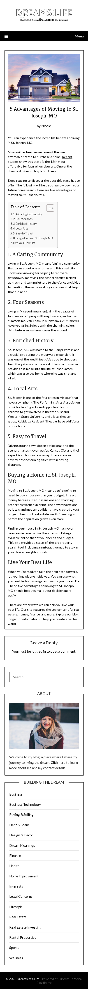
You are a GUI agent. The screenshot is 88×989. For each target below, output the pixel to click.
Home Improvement (24, 876)
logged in (39, 651)
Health (14, 866)
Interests (16, 886)
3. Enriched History (25, 223)
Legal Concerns (20, 896)
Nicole (46, 126)
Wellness (16, 958)
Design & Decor (21, 835)
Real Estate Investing (25, 927)
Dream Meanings (22, 845)
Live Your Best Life (24, 243)
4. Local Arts (20, 228)
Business (16, 794)
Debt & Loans (19, 825)
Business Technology (25, 804)
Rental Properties (22, 937)
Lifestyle (16, 907)
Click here (58, 762)
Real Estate (18, 917)
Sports (14, 947)
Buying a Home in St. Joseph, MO (33, 238)
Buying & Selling (21, 814)
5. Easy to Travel (23, 233)
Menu (79, 36)
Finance (15, 856)
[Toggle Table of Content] (48, 208)
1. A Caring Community (27, 214)
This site (14, 542)
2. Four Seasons (22, 219)
